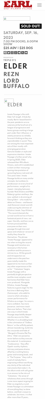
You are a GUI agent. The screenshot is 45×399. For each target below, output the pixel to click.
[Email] (26, 52)
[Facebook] (5, 52)
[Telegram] (19, 52)
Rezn (11, 74)
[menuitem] (38, 5)
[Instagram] (12, 52)
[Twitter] (8, 52)
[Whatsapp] (15, 52)
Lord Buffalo (16, 83)
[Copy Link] (22, 52)
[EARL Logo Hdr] (18, 5)
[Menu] (38, 5)
